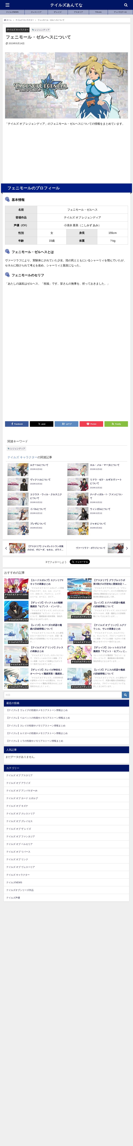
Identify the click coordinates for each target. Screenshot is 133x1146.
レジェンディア (42, 30)
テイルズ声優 (13, 898)
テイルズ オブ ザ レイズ (18, 829)
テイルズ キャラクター (18, 30)
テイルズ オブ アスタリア (19, 775)
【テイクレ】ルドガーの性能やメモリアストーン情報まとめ (37, 733)
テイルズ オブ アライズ (18, 783)
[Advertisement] (36, 153)
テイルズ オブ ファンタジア (20, 836)
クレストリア (36, 12)
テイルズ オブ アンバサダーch (21, 790)
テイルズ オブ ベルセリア (19, 844)
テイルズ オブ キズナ (17, 806)
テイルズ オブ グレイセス (19, 821)
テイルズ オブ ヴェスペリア (20, 867)
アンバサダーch (120, 12)
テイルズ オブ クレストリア (20, 813)
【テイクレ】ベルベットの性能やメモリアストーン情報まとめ (38, 718)
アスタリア (78, 12)
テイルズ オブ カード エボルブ (22, 798)
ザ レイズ (57, 12)
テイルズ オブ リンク (17, 859)
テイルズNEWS (12, 12)
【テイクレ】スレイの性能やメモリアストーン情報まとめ (35, 725)
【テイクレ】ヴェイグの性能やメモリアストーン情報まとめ (37, 710)
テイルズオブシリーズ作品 (20, 890)
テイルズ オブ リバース (18, 852)
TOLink (98, 12)
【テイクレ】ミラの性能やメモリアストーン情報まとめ (34, 741)
